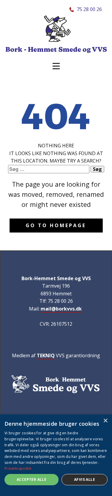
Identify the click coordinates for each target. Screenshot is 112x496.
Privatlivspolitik (17, 468)
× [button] (105, 421)
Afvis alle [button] (84, 479)
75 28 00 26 (89, 9)
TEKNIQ (46, 355)
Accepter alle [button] (31, 479)
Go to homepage (56, 225)
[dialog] (56, 455)
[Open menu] (56, 66)
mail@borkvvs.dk (61, 308)
